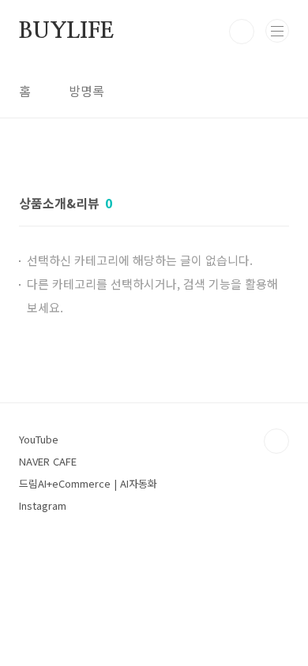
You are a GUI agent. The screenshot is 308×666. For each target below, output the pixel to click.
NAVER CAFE (48, 461)
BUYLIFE (66, 32)
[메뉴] (277, 31)
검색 (242, 31)
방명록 (86, 90)
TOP (276, 441)
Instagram (42, 505)
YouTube (38, 439)
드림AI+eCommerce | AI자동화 (88, 483)
